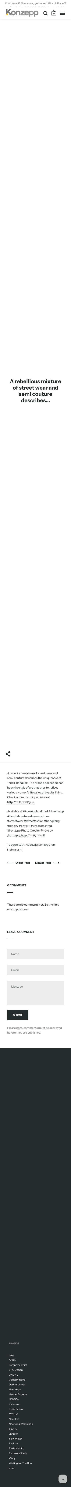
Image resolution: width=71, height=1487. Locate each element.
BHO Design (16, 1369)
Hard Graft (15, 1389)
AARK (12, 1359)
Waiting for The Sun (20, 1463)
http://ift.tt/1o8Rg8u (20, 802)
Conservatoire (17, 1379)
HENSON (14, 1399)
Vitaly (12, 1458)
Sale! (11, 1354)
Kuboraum (15, 1404)
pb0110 (13, 1428)
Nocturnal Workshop (21, 1423)
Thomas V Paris (18, 1453)
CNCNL (13, 1374)
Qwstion (13, 1433)
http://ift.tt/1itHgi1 (33, 835)
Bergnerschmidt (18, 1364)
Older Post (23, 862)
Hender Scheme (18, 1394)
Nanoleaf (14, 1418)
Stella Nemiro (16, 1448)
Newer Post (43, 862)
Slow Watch (16, 1438)
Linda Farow (16, 1408)
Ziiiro (12, 1467)
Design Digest (17, 1384)
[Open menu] (62, 13)
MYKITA (13, 1413)
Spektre (13, 1443)
